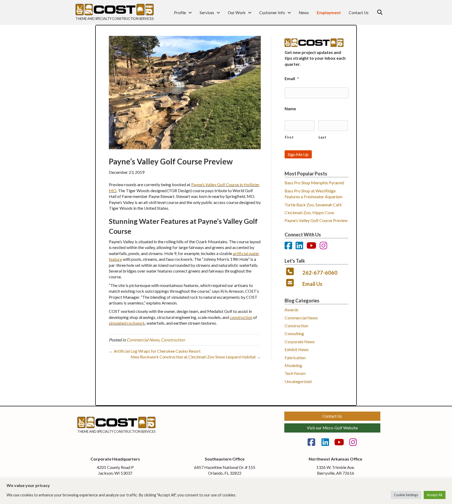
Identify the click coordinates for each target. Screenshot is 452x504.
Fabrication (295, 357)
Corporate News (300, 341)
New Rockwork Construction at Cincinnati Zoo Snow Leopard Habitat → (196, 356)
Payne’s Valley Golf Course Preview (316, 220)
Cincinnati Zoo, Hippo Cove (309, 212)
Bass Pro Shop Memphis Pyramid (314, 182)
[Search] (378, 12)
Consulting (294, 333)
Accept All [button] (434, 495)
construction (241, 317)
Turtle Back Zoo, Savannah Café (313, 204)
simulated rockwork (127, 322)
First (289, 137)
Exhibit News (297, 349)
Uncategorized (298, 381)
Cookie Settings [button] (406, 495)
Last (322, 137)
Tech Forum (295, 373)
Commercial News (143, 339)
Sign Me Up (298, 154)
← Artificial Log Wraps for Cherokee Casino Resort (155, 350)
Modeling (293, 365)
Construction (173, 339)
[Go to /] (114, 20)
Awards (291, 309)
